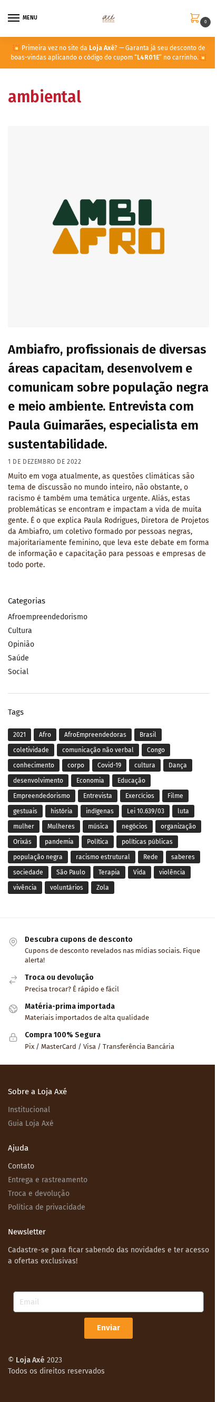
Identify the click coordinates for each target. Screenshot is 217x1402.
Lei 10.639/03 (145, 811)
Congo (156, 750)
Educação (131, 780)
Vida (139, 872)
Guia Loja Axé (31, 1123)
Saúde (18, 658)
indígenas (100, 811)
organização (178, 826)
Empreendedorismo (41, 796)
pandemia (59, 841)
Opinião (21, 644)
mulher (23, 826)
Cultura (20, 630)
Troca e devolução (39, 1193)
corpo (75, 765)
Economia (90, 780)
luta (183, 811)
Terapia (109, 872)
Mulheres (61, 826)
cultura (144, 765)
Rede (150, 857)
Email (23, 1285)
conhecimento (33, 765)
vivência (25, 887)
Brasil (148, 734)
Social (18, 671)
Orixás (22, 841)
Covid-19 (109, 765)
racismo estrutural (103, 857)
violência (172, 872)
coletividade (31, 750)
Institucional (29, 1109)
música (98, 826)
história (62, 811)
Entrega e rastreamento (47, 1179)
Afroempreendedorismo (47, 616)
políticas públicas (147, 841)
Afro (45, 734)
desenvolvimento (38, 780)
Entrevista (97, 796)
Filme (175, 796)
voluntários (66, 887)
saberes (183, 857)
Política (97, 841)
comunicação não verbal (98, 750)
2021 (19, 734)
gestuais (25, 811)
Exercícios (139, 796)
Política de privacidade (46, 1207)
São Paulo (70, 872)
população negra (38, 857)
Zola (102, 887)
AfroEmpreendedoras (95, 734)
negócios (134, 826)
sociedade (28, 872)
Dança (178, 765)
